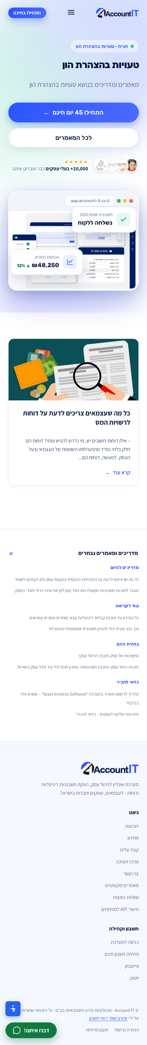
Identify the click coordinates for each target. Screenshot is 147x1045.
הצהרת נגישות (127, 1030)
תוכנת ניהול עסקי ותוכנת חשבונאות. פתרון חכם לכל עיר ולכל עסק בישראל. (77, 667)
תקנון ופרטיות (97, 1030)
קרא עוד (117, 472)
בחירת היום (128, 644)
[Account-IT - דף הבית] (117, 13)
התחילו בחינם (27, 12)
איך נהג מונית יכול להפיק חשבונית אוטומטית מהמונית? (94, 629)
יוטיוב (134, 978)
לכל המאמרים (73, 138)
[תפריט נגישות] (13, 1008)
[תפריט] (71, 13)
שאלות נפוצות (126, 897)
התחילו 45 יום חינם (73, 112)
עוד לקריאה (127, 605)
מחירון (133, 837)
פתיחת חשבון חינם (122, 954)
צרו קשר (131, 873)
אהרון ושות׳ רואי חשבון (108, 1018)
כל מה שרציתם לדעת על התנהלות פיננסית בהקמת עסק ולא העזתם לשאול (77, 579)
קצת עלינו (129, 849)
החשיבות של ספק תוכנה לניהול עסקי (109, 656)
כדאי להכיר (128, 682)
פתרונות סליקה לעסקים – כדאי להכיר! (107, 714)
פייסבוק (132, 966)
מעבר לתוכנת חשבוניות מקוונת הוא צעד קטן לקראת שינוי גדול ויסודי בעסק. (76, 590)
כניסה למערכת (125, 942)
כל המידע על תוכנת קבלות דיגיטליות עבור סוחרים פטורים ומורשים (84, 618)
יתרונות (132, 826)
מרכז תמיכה (127, 861)
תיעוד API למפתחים (120, 909)
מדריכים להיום (124, 567)
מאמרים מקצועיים (122, 885)
